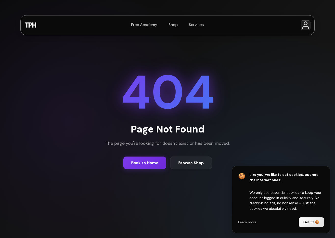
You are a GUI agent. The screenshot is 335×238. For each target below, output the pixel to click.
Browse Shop (191, 162)
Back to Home (144, 162)
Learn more (247, 222)
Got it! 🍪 (311, 222)
